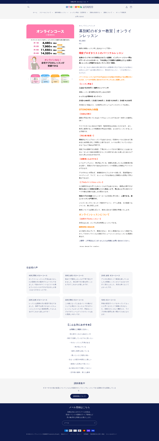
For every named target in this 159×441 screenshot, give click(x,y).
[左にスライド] (28, 79)
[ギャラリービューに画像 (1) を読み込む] (35, 79)
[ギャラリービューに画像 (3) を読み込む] (55, 79)
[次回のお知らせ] (132, 2)
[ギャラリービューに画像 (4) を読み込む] (65, 79)
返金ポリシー (64, 434)
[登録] (95, 423)
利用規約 (86, 434)
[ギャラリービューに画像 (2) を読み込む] (45, 79)
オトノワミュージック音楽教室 (39, 434)
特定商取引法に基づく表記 (97, 434)
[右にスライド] (72, 79)
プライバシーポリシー (76, 434)
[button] (28, 7)
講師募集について (79, 396)
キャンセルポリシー (111, 434)
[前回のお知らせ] (27, 2)
